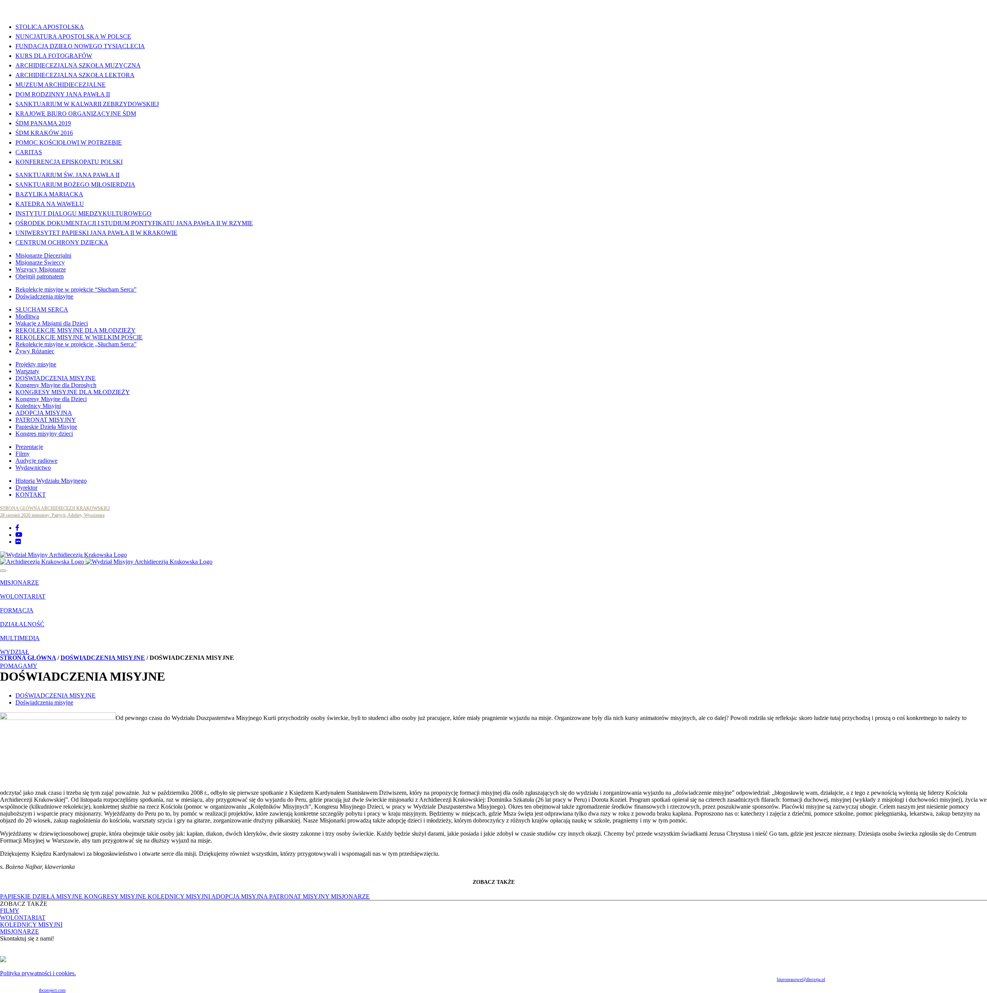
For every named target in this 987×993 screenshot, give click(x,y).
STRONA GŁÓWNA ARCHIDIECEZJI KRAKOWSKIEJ (55, 508)
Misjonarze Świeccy (40, 262)
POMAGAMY (18, 666)
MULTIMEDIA (20, 638)
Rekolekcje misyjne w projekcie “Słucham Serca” (75, 289)
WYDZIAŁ (14, 652)
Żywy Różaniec (34, 351)
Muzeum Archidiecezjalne (60, 84)
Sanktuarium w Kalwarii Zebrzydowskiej (87, 104)
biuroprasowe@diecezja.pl (801, 979)
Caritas (28, 152)
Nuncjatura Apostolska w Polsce (73, 36)
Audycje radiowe (36, 460)
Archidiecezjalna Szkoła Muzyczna (78, 65)
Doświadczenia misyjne (44, 296)
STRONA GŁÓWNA (28, 657)
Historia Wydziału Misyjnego (51, 480)
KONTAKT (30, 494)
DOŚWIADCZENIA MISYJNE (55, 378)
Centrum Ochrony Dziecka (61, 242)
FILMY (9, 910)
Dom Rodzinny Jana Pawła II (62, 94)
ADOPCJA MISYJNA (43, 413)
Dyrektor (26, 487)
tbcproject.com (52, 990)
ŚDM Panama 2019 (43, 123)
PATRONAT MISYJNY (45, 419)
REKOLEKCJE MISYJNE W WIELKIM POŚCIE (79, 337)
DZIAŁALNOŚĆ (22, 624)
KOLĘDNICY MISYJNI (179, 896)
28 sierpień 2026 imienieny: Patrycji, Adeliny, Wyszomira (52, 515)
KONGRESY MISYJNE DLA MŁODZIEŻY (72, 392)
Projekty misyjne (35, 364)
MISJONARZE (19, 582)
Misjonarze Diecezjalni (43, 255)
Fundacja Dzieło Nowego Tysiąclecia (80, 46)
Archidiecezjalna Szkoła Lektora (75, 75)
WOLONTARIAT (22, 596)
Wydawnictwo (33, 467)
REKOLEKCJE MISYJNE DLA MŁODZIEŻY (75, 330)
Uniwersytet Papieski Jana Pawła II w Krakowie (96, 232)
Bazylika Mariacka (49, 194)
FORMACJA (17, 610)
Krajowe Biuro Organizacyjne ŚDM (75, 113)
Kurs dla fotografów (53, 55)
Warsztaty (27, 371)
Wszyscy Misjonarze (40, 269)
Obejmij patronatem (39, 276)
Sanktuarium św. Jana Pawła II (67, 175)
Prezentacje (29, 446)
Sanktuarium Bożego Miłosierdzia (75, 184)
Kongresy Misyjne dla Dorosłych (55, 385)
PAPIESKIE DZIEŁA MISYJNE (42, 896)
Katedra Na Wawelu (49, 204)
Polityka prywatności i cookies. (38, 973)
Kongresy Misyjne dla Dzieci (51, 399)
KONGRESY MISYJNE (116, 896)
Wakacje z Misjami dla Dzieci (51, 323)
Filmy (22, 453)
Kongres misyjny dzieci (44, 433)
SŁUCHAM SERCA (41, 309)
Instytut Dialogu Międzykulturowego (83, 213)
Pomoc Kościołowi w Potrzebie (68, 142)
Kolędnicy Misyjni (38, 406)
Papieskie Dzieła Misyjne (46, 426)
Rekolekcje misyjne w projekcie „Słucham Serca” (75, 344)
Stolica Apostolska (49, 27)
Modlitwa (27, 316)
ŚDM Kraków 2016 (44, 133)
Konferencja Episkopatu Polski (69, 161)
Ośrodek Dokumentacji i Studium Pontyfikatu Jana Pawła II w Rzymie (134, 223)
